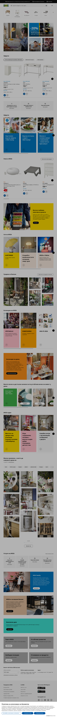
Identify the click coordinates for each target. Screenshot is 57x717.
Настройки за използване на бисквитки (11, 713)
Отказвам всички (27, 713)
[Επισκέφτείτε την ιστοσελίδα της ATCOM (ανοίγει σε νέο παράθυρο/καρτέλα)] (50, 715)
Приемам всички (39, 713)
